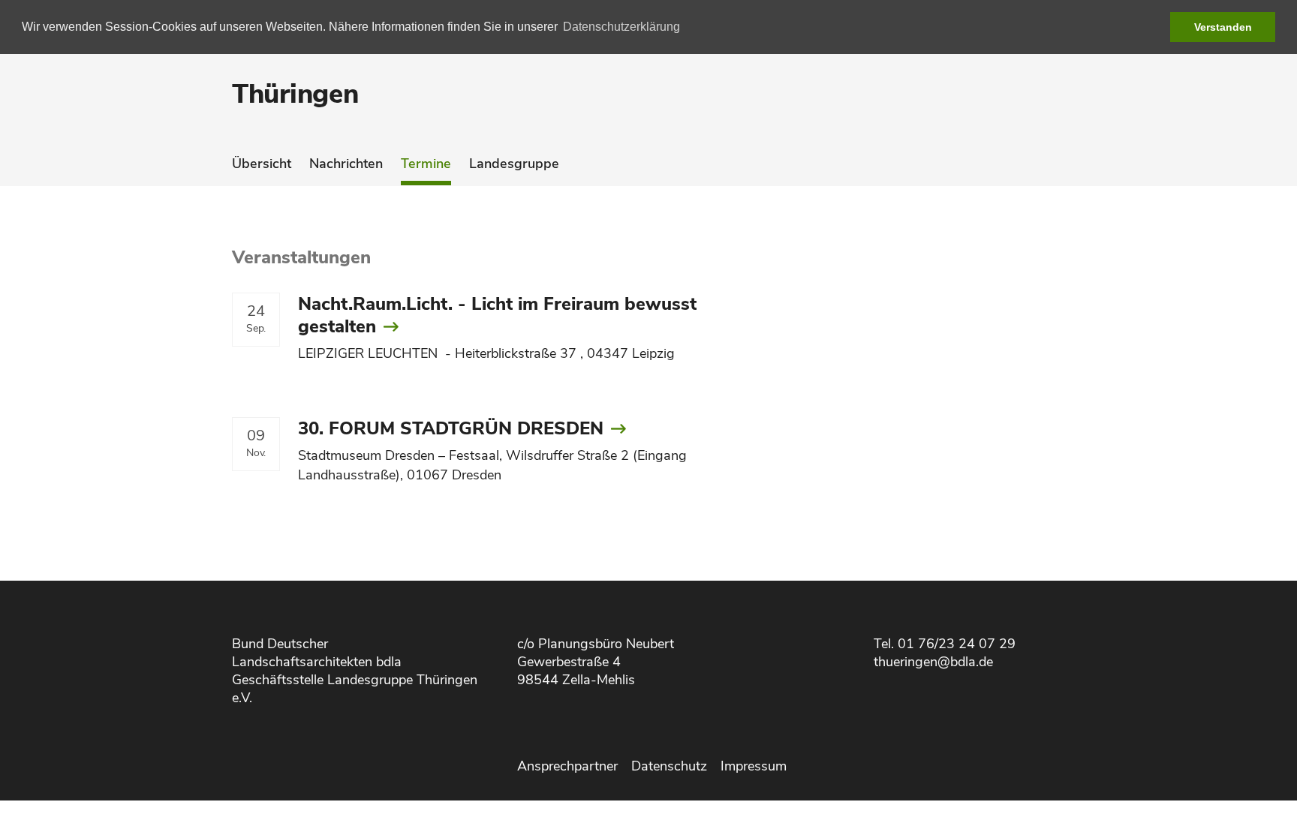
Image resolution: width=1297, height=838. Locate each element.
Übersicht (261, 164)
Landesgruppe (514, 164)
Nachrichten (346, 164)
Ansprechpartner (567, 766)
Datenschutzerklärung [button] (621, 26)
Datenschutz (669, 766)
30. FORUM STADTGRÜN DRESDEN (450, 428)
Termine (426, 164)
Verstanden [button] (1223, 27)
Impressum (754, 766)
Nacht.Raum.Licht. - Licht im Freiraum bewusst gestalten (497, 315)
